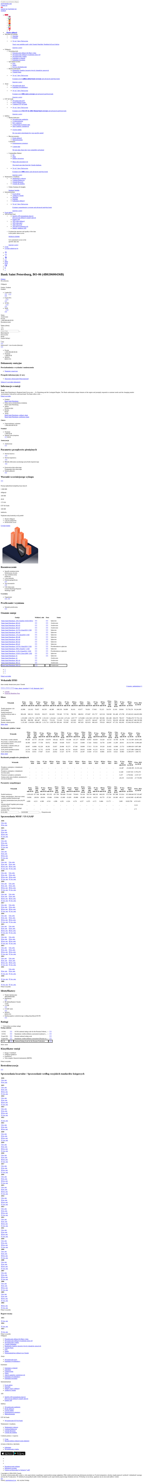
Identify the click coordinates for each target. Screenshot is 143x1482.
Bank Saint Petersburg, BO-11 (10, 663)
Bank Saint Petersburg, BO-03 (10, 623)
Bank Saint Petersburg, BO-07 (10, 628)
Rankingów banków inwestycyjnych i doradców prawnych (30, 70)
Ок (2, 1478)
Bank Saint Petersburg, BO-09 (10, 632)
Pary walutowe (17, 123)
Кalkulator (8, 1447)
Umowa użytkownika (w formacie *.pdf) (17, 1470)
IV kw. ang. (12, 868)
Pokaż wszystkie (6, 676)
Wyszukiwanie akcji (18, 85)
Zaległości (8, 1370)
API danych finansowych (20, 226)
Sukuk (14, 65)
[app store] (7, 1454)
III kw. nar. (4, 834)
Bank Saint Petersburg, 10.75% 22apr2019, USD (16, 630)
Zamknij (3, 10)
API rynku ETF (17, 225)
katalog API (16, 219)
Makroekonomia (17, 140)
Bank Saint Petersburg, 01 (9, 656)
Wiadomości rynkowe (19, 178)
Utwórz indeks (9, 1410)
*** (6, 294)
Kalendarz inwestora (18, 60)
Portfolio (15, 38)
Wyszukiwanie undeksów (20, 119)
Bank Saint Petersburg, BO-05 (10, 625)
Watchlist (15, 36)
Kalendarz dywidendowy (20, 87)
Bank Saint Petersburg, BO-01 (10, 644)
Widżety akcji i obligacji (12, 1388)
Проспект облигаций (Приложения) (17, 379)
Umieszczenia (9, 1371)
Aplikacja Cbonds (18, 195)
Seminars (11, 190)
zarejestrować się (10, 1480)
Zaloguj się (4, 9)
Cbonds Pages (16, 72)
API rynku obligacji (18, 221)
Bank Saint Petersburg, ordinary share (16, 415)
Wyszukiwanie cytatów (19, 56)
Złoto (14, 157)
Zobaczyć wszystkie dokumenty (11, 382)
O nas (6, 247)
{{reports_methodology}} (134, 686)
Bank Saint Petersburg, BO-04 (10, 639)
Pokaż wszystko (6, 396)
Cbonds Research (17, 182)
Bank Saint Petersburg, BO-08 (10, 637)
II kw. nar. (4, 825)
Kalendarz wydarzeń (18, 58)
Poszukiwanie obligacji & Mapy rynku (24, 53)
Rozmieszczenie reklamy (12, 1466)
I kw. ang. (12, 862)
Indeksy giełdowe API (19, 228)
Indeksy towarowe (18, 158)
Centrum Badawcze (18, 180)
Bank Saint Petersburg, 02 (9, 658)
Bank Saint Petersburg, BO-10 (10, 660)
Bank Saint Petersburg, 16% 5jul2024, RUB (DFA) (17, 621)
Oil (13, 155)
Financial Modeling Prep (12, 693)
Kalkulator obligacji (18, 201)
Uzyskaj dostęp (5, 525)
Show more (4, 724)
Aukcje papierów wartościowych (15, 1375)
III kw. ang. (12, 866)
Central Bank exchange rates (21, 124)
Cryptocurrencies (17, 121)
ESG (13, 63)
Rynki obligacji (17, 138)
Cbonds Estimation (10, 1344)
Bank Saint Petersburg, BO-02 (10, 642)
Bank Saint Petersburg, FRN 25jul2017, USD (15, 649)
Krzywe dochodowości (19, 67)
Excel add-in (16, 194)
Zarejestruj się (12, 9)
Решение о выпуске (11, 371)
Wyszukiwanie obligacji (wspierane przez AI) (26, 54)
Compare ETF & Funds (19, 104)
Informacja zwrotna (11, 1468)
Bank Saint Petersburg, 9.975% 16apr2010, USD (16, 646)
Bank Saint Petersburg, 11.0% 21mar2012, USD (16, 651)
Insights (17, 190)
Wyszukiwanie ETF (18, 101)
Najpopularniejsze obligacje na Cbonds (17, 1353)
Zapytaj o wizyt (13, 245)
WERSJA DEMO (14, 236)
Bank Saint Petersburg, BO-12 (11, 665)
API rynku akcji (17, 223)
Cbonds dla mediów (18, 184)
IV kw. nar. (4, 836)
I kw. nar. (4, 823)
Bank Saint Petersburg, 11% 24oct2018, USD (15, 635)
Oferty (7, 1373)
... (5, 269)
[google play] (19, 1454)
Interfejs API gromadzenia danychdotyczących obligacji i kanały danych (24, 217)
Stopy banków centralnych (20, 126)
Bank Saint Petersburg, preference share (17, 417)
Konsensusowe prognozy (20, 143)
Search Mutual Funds (19, 102)
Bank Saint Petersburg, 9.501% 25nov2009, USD (16, 653)
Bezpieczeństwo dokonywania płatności (17, 1441)
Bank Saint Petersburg (11, 401)
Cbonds (7, 691)
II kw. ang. (12, 864)
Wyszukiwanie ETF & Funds (14, 1420)
